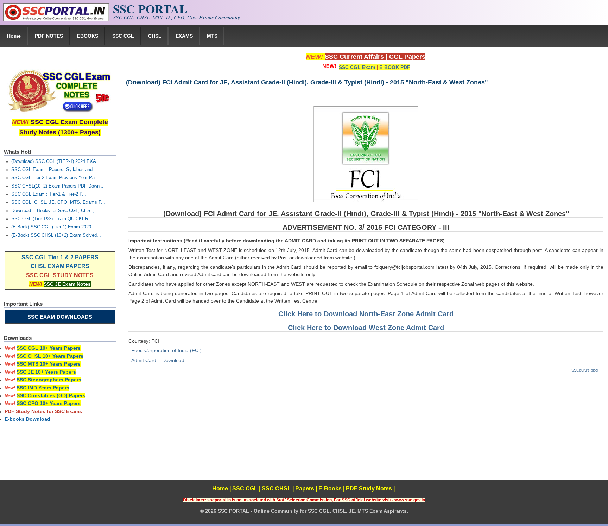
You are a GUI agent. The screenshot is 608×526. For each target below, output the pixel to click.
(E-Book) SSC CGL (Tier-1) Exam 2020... (53, 226)
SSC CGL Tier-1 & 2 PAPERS (60, 257)
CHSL (155, 36)
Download (173, 360)
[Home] (56, 20)
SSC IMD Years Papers (43, 388)
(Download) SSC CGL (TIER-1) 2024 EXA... (55, 161)
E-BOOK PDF (394, 67)
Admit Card (143, 360)
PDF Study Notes (369, 489)
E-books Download (27, 419)
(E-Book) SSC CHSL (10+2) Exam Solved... (56, 235)
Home (14, 36)
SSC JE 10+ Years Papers (46, 372)
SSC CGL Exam (357, 67)
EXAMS (184, 36)
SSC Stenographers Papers (49, 379)
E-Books (330, 489)
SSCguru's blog (584, 370)
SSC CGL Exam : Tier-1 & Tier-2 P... (48, 194)
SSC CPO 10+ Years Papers (49, 403)
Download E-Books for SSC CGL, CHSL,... (55, 210)
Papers (304, 489)
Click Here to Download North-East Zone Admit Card (366, 314)
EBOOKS (87, 36)
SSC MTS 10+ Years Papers (49, 364)
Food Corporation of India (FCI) (166, 350)
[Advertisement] (365, 430)
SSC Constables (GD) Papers (51, 395)
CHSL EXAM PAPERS (60, 266)
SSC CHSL (276, 489)
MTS (212, 36)
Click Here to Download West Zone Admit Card (366, 327)
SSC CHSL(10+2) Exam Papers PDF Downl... (58, 186)
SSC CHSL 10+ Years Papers (50, 356)
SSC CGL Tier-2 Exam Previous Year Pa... (55, 177)
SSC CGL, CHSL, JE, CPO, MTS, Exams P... (58, 202)
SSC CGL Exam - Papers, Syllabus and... (54, 169)
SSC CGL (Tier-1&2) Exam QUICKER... (52, 218)
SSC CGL (123, 36)
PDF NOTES (49, 36)
